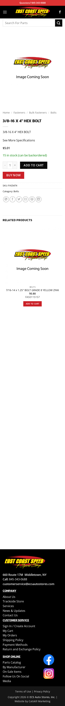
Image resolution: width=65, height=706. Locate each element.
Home (6, 112)
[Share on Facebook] (13, 199)
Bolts (54, 112)
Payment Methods (15, 645)
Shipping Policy (13, 640)
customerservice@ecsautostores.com (28, 584)
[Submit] (58, 22)
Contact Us (10, 615)
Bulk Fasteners (38, 112)
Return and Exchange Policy (21, 649)
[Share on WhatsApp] (6, 199)
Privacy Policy (42, 691)
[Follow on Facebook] (59, 12)
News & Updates (14, 611)
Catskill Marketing (39, 701)
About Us (9, 597)
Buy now (13, 175)
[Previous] (6, 96)
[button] (5, 12)
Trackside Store (13, 601)
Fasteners (19, 112)
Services (8, 606)
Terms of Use (23, 691)
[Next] (16, 96)
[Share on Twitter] (19, 199)
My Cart (8, 631)
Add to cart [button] (32, 303)
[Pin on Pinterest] (32, 199)
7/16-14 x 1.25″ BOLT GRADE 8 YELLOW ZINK (32, 290)
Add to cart (34, 165)
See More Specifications (19, 140)
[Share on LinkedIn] (39, 199)
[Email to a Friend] (26, 199)
